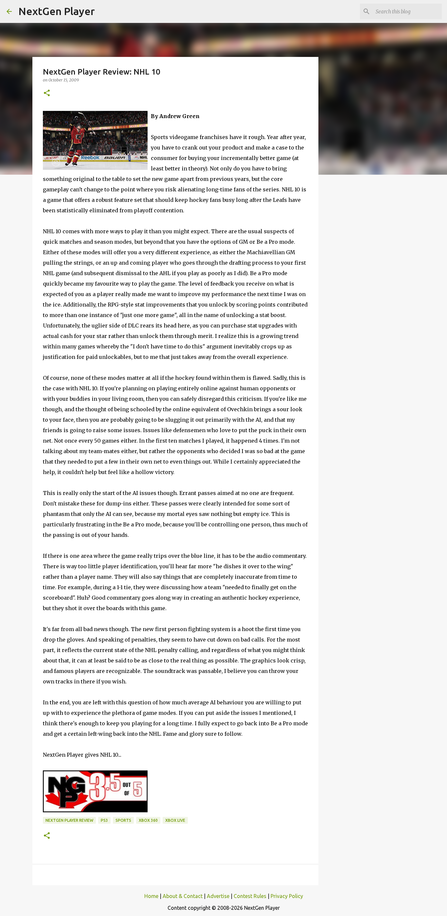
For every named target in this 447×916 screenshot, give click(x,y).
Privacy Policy (287, 896)
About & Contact (183, 896)
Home (151, 896)
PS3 (104, 820)
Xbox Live (175, 820)
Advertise (218, 896)
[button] (47, 93)
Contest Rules (250, 896)
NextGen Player (56, 11)
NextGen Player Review (69, 820)
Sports (123, 820)
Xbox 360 (148, 820)
